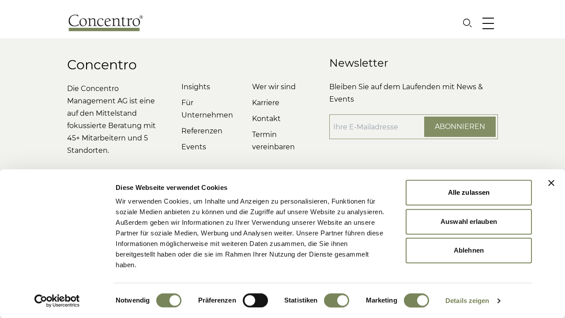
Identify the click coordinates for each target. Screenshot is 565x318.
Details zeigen (467, 300)
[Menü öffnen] (490, 23)
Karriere (265, 102)
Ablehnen (469, 250)
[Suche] (467, 23)
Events (193, 147)
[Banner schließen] (551, 183)
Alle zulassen (469, 192)
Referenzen (201, 131)
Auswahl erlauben (469, 221)
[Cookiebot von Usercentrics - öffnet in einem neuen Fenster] (57, 300)
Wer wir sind (274, 87)
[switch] (255, 300)
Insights (195, 87)
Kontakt (266, 118)
